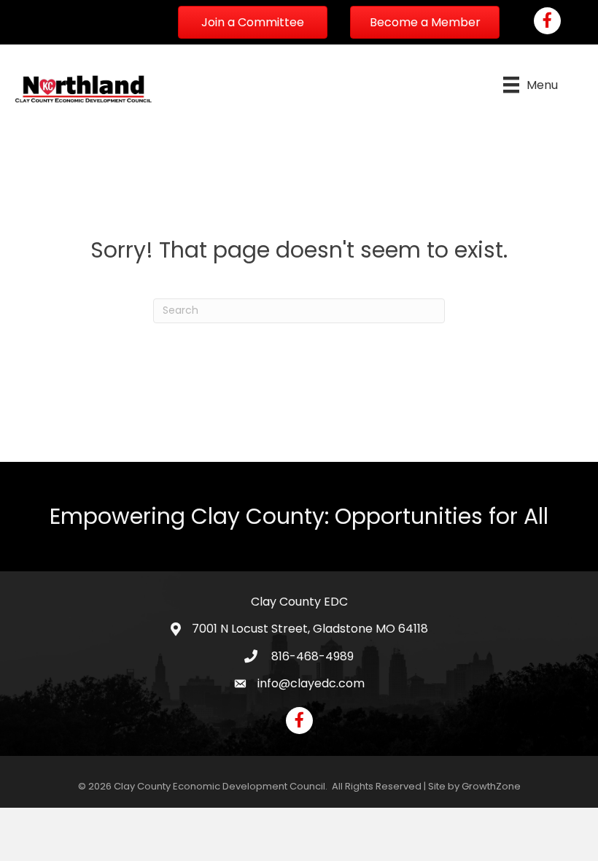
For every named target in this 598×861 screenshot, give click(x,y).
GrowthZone (491, 786)
